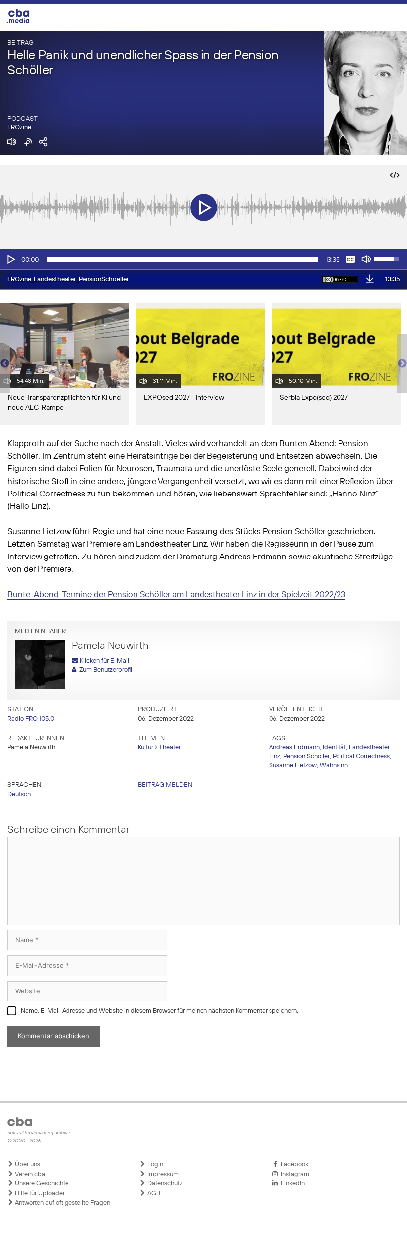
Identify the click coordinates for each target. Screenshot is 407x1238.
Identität (334, 747)
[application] (203, 259)
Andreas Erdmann (294, 747)
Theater (170, 747)
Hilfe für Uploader (39, 1193)
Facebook (293, 1164)
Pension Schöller (306, 756)
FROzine (19, 127)
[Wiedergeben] (10, 259)
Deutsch (19, 794)
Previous (5, 364)
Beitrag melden (165, 785)
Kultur (145, 747)
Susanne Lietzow (293, 765)
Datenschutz (164, 1183)
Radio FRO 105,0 (30, 719)
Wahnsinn (334, 765)
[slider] (182, 259)
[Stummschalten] (366, 259)
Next (402, 364)
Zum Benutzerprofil (104, 670)
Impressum (162, 1174)
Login (154, 1164)
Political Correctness (361, 756)
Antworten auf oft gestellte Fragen (61, 1203)
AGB (153, 1193)
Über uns (26, 1164)
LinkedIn (291, 1183)
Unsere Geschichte (40, 1183)
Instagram (293, 1174)
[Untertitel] (350, 259)
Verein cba (29, 1174)
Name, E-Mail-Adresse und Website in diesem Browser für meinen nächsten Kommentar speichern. (159, 1011)
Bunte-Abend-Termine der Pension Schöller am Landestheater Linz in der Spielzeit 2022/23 (176, 595)
